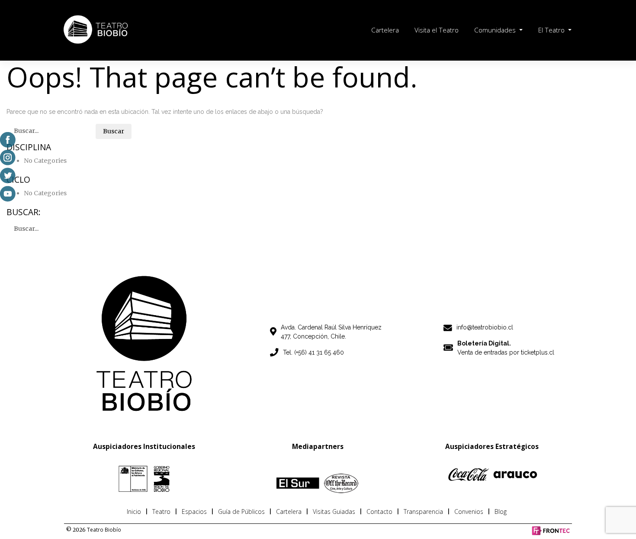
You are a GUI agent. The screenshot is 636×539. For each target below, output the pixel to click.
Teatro (161, 511)
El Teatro (552, 30)
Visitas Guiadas (334, 511)
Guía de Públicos (241, 511)
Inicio (134, 511)
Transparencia (423, 511)
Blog (501, 511)
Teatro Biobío (104, 529)
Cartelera (385, 30)
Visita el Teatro (436, 30)
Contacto (379, 511)
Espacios (194, 511)
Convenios (468, 511)
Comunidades (495, 30)
